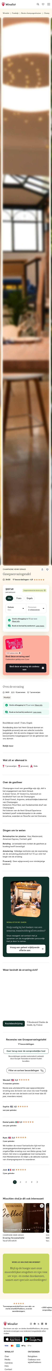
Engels (28, 598)
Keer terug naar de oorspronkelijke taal (26, 1045)
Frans (18, 598)
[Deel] (42, 569)
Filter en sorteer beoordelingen (24, 1065)
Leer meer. (40, 625)
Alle (9, 598)
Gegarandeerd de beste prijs (33, 590)
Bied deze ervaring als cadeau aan (24, 666)
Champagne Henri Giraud (14, 569)
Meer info (16, 621)
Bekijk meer (8, 742)
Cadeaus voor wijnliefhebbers (34, 1355)
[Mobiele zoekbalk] (38, 4)
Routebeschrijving (13, 1019)
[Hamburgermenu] (48, 4)
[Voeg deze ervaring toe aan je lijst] (47, 569)
